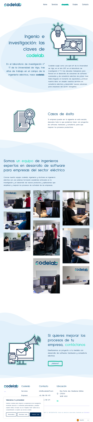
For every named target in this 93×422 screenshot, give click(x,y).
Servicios (55, 4)
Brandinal (86, 412)
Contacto (85, 4)
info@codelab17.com (46, 391)
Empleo (75, 4)
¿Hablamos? (55, 363)
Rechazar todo (23, 414)
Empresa (65, 4)
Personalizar (11, 414)
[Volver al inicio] (13, 4)
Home (45, 4)
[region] (24, 407)
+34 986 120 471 (44, 400)
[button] (5, 392)
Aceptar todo (35, 414)
